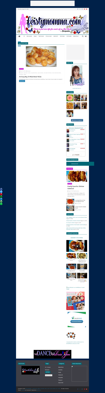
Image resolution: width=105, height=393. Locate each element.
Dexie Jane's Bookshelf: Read (76, 128)
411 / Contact (48, 367)
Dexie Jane (28, 71)
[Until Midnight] (68, 148)
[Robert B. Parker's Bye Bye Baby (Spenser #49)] (68, 134)
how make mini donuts (48, 72)
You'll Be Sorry (72, 129)
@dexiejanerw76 (74, 163)
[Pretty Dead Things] (68, 144)
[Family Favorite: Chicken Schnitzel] (76, 176)
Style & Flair (48, 36)
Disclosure (29, 36)
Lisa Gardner (72, 131)
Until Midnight (72, 148)
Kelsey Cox (71, 145)
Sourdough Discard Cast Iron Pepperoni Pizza (80, 201)
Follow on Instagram (77, 120)
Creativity (55, 36)
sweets (25, 74)
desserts (21, 72)
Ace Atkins (71, 137)
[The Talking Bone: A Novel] (68, 139)
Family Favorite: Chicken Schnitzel (75, 187)
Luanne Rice (72, 149)
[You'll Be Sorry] (68, 129)
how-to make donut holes (56, 72)
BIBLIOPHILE (76, 36)
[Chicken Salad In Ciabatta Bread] (70, 208)
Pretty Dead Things (73, 144)
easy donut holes (34, 72)
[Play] (77, 246)
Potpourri (69, 36)
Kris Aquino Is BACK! (70, 222)
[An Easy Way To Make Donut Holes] (41, 56)
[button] (71, 257)
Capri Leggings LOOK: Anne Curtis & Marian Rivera (76, 217)
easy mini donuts (40, 72)
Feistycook (41, 36)
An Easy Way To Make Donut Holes (30, 76)
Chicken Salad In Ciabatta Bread (80, 207)
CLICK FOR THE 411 (77, 88)
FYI (24, 36)
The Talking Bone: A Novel (74, 139)
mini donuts (21, 74)
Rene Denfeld (72, 140)
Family (35, 36)
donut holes (26, 72)
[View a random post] (85, 36)
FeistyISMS (62, 36)
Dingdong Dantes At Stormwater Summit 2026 (75, 224)
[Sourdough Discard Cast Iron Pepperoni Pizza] (70, 202)
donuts (29, 72)
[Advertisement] (52, 3)
